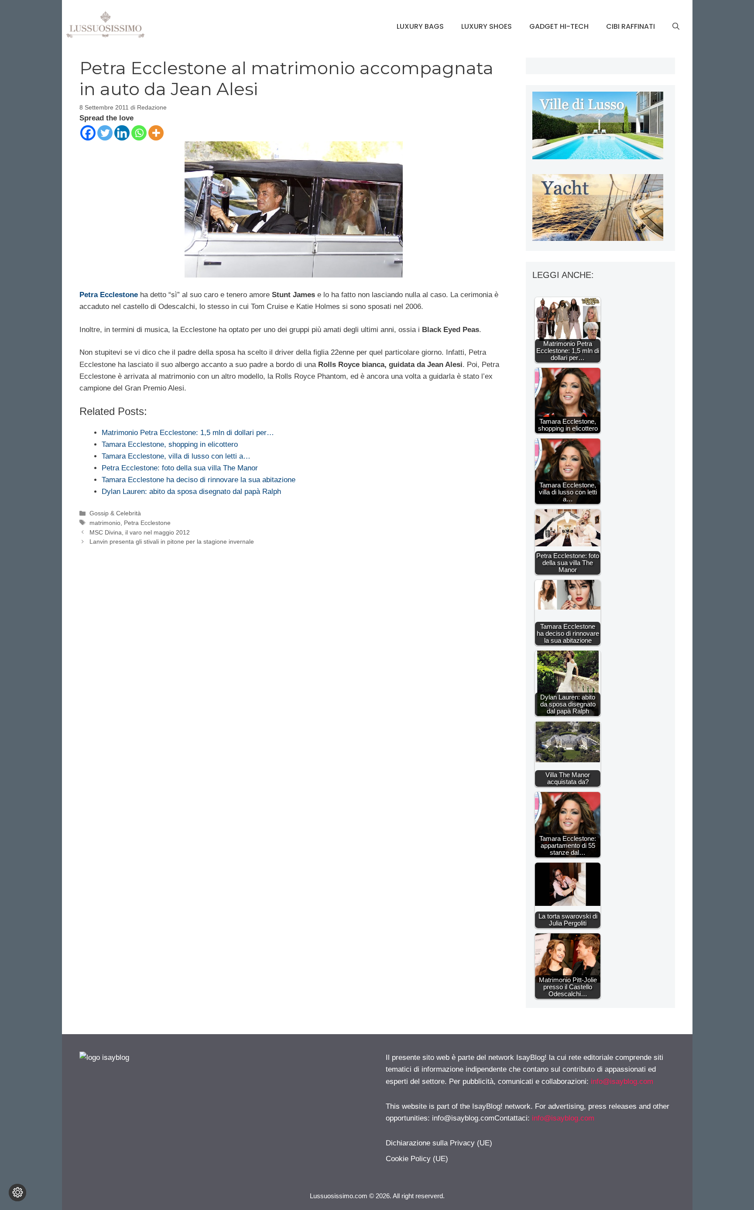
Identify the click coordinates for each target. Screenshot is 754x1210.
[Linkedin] (122, 133)
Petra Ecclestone (108, 295)
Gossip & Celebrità (115, 513)
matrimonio (104, 522)
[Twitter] (105, 133)
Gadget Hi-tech (559, 26)
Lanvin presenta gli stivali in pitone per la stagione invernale (171, 541)
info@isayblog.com (622, 1081)
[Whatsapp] (139, 133)
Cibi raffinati (630, 26)
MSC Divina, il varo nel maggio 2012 (139, 532)
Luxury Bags (420, 26)
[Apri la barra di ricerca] (676, 27)
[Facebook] (88, 133)
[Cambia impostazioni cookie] (17, 1192)
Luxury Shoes (486, 26)
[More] (156, 133)
